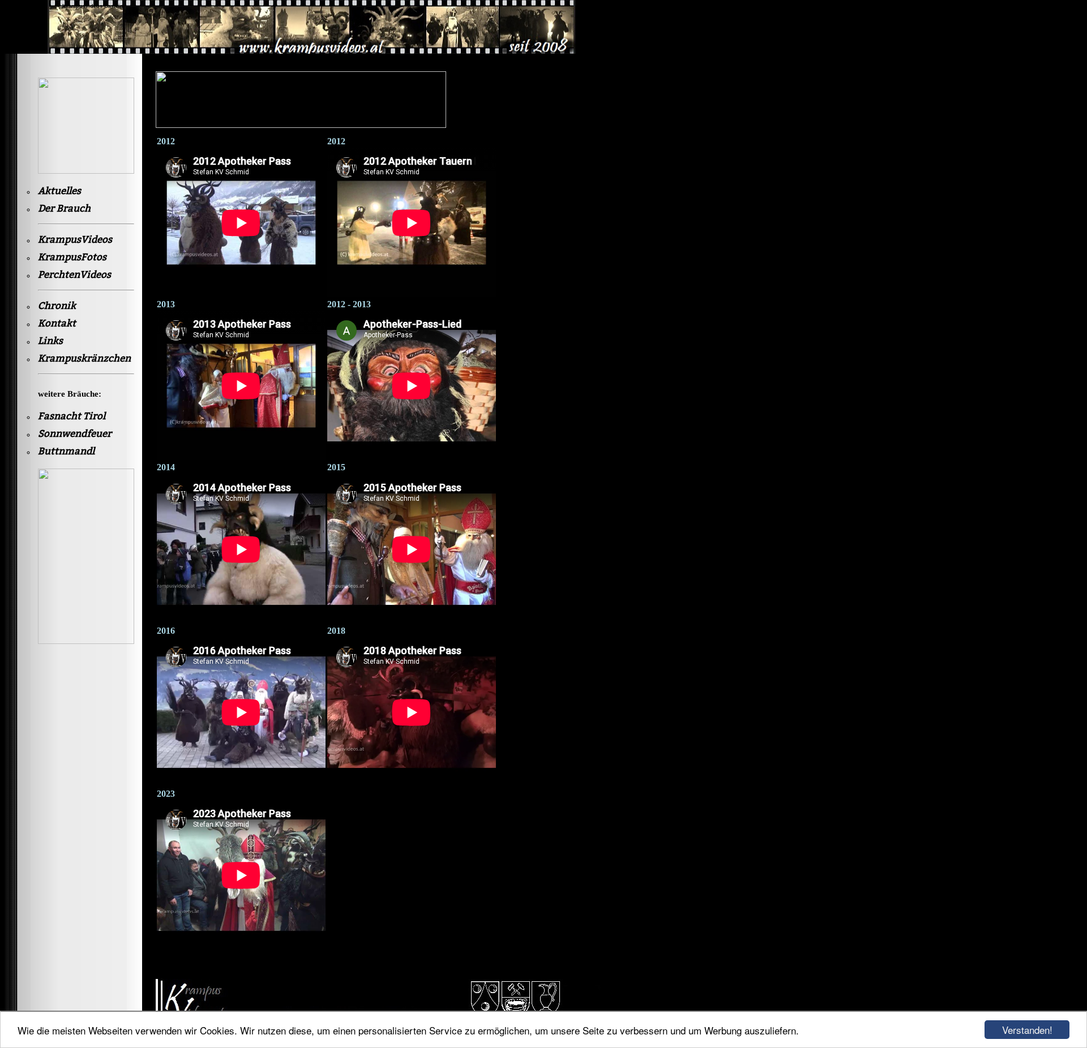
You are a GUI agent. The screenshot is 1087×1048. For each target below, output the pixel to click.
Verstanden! (1027, 1030)
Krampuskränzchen (84, 358)
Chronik (57, 306)
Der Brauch (64, 208)
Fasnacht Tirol (71, 416)
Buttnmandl (66, 451)
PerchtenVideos (74, 275)
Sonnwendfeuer (75, 434)
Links (50, 341)
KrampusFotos (72, 257)
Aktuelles (59, 191)
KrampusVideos (75, 240)
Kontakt (57, 323)
